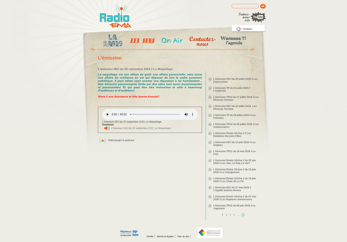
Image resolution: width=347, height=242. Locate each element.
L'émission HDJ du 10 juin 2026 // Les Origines (234, 144)
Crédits (150, 236)
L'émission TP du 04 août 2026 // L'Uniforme (231, 89)
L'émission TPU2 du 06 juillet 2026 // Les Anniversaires (236, 125)
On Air (172, 41)
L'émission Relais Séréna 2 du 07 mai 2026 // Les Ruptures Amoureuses (234, 198)
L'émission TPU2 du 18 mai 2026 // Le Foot (234, 153)
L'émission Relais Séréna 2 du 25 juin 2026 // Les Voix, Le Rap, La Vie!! (234, 162)
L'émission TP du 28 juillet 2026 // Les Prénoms (234, 116)
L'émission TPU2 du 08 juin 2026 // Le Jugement (234, 207)
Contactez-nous (202, 41)
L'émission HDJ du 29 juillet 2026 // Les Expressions (235, 80)
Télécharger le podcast (121, 140)
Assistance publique (129, 231)
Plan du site (183, 236)
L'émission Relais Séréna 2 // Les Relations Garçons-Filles (232, 134)
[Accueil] (116, 16)
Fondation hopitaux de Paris (210, 233)
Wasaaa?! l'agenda (232, 41)
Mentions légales (165, 236)
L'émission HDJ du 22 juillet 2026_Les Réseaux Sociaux (235, 107)
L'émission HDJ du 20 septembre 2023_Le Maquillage (141, 128)
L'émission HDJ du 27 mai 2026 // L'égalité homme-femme (232, 189)
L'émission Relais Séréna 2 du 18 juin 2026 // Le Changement (234, 171)
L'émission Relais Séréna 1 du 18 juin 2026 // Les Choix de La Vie (234, 180)
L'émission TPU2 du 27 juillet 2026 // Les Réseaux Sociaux (236, 98)
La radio (112, 41)
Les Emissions (142, 41)
